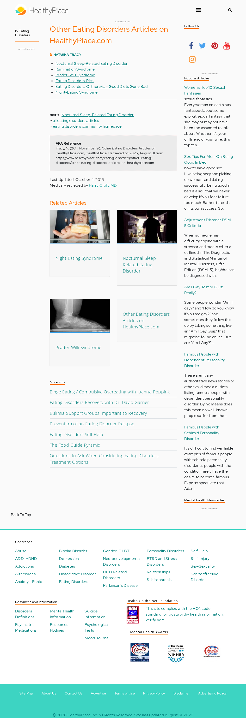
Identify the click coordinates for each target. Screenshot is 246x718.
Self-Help (199, 550)
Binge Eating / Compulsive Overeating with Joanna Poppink (110, 392)
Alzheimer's (25, 573)
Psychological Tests (96, 627)
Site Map (26, 693)
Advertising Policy (212, 693)
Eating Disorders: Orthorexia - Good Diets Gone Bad (101, 86)
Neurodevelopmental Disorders (122, 561)
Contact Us (73, 693)
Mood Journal (97, 638)
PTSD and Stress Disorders (162, 561)
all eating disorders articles (76, 120)
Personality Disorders (165, 550)
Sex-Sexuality (203, 566)
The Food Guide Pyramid (75, 445)
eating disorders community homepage (87, 126)
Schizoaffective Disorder (204, 576)
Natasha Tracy (67, 55)
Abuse (20, 550)
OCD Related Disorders (115, 575)
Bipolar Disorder (73, 550)
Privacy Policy (154, 693)
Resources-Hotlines (60, 627)
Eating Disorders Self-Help (76, 434)
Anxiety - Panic (28, 581)
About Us (49, 693)
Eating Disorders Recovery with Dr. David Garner (99, 402)
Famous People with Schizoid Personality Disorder (201, 433)
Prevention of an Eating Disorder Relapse (92, 424)
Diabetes (67, 566)
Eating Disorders (73, 581)
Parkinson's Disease (120, 585)
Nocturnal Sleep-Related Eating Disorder (91, 63)
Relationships (158, 572)
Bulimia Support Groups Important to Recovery (98, 413)
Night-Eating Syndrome (76, 92)
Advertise (98, 693)
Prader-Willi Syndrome (75, 74)
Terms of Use (124, 693)
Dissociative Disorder (77, 573)
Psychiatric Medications (26, 627)
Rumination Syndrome (75, 69)
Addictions (24, 566)
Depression (69, 558)
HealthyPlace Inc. (83, 715)
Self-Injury (200, 558)
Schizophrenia (159, 579)
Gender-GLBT (116, 550)
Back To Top (21, 514)
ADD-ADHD (26, 558)
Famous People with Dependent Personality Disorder (204, 360)
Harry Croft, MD (103, 185)
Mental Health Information (62, 614)
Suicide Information (95, 614)
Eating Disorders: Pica (74, 80)
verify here (155, 620)
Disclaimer (181, 693)
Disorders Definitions (24, 614)
